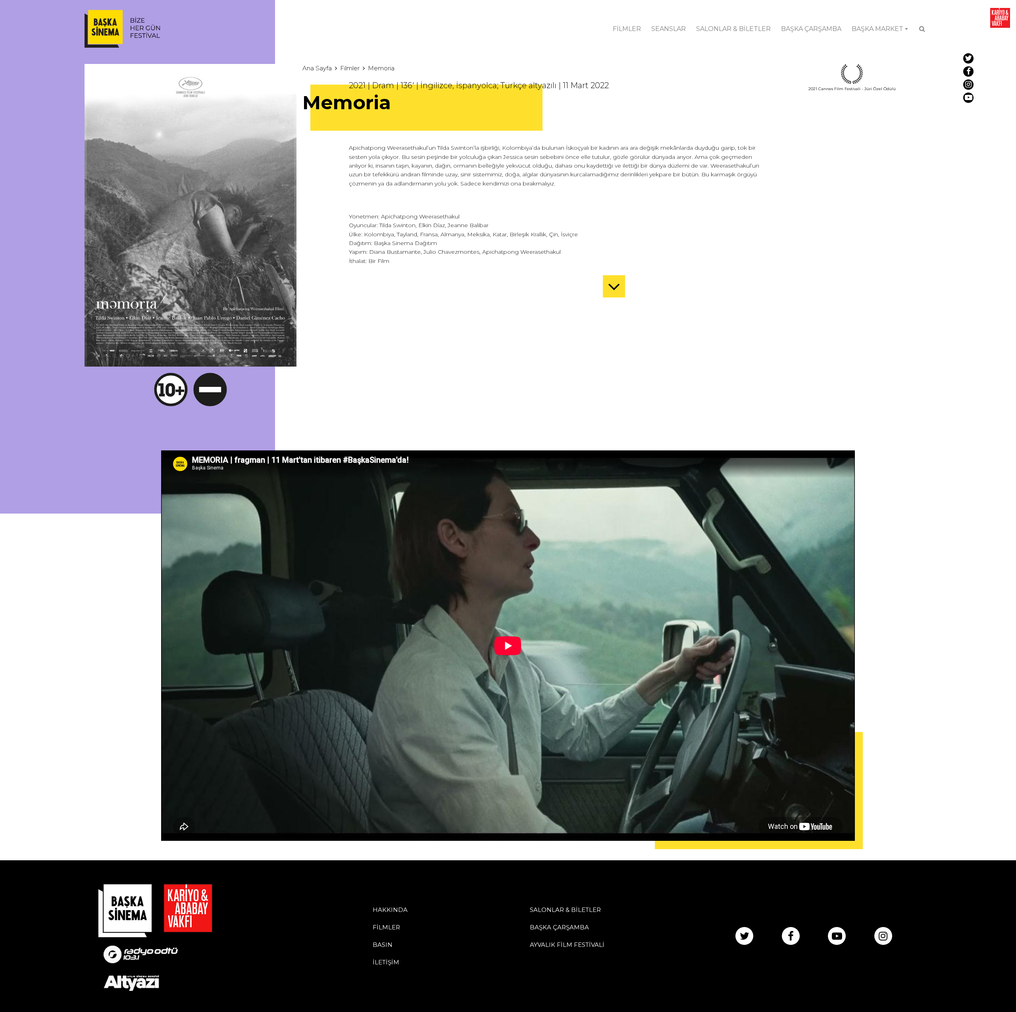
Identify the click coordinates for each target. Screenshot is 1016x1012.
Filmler (350, 68)
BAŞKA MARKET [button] (877, 29)
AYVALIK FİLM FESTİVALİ (567, 944)
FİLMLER (627, 29)
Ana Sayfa (317, 68)
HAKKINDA (390, 910)
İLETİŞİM (386, 962)
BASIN (383, 944)
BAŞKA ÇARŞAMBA (811, 29)
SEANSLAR (668, 29)
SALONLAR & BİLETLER (733, 29)
